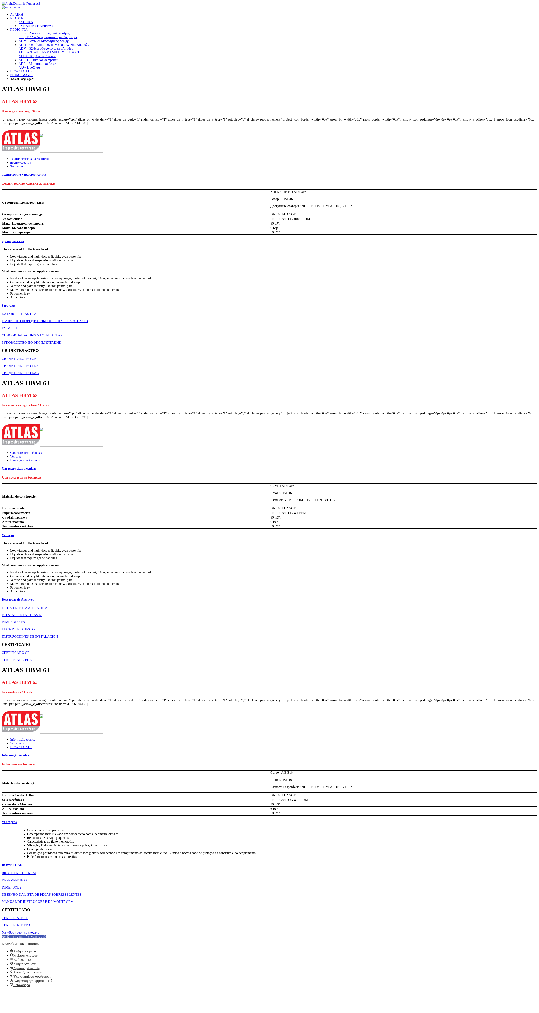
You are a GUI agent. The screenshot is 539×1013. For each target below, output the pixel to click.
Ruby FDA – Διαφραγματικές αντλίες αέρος (48, 37)
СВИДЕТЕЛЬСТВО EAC (20, 373)
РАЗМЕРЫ (9, 328)
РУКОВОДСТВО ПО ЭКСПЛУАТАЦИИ (31, 342)
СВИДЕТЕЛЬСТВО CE (19, 358)
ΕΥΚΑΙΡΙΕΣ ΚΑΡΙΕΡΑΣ (36, 26)
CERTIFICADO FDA (17, 660)
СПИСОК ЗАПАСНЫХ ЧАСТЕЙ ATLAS (32, 335)
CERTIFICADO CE (15, 652)
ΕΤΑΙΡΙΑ (16, 18)
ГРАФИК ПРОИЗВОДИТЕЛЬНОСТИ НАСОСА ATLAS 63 (45, 321)
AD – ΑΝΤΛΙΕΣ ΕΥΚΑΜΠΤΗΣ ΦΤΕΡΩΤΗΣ (50, 52)
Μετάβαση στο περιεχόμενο (20, 932)
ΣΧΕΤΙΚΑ (26, 22)
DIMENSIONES (13, 622)
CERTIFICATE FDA (16, 925)
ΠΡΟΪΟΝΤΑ (19, 29)
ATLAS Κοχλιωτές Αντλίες (37, 56)
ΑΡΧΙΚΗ (16, 14)
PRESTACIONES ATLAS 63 (22, 615)
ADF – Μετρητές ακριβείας (37, 63)
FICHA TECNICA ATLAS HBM (24, 608)
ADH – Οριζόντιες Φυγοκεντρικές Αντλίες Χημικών (54, 44)
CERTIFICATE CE (15, 918)
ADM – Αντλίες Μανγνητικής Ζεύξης (44, 41)
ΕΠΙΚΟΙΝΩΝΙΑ (21, 75)
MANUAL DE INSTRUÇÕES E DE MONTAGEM (37, 901)
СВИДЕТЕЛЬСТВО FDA (20, 366)
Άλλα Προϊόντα (29, 67)
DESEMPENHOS (14, 880)
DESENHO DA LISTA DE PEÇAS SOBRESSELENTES (41, 894)
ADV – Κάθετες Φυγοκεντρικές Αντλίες (46, 48)
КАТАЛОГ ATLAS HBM (20, 314)
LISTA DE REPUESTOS (19, 629)
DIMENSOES (11, 887)
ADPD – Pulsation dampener (38, 60)
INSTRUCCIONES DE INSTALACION (30, 636)
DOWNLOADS (21, 71)
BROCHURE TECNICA (19, 873)
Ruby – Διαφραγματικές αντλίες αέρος (44, 33)
